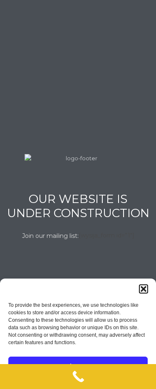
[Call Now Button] (78, 376)
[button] (143, 289)
